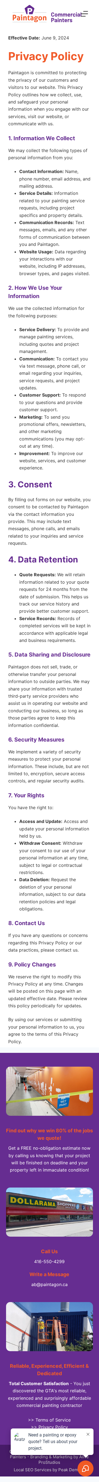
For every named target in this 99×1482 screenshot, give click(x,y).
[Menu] (84, 13)
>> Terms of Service (49, 1420)
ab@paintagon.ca (49, 1284)
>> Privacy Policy (49, 1427)
